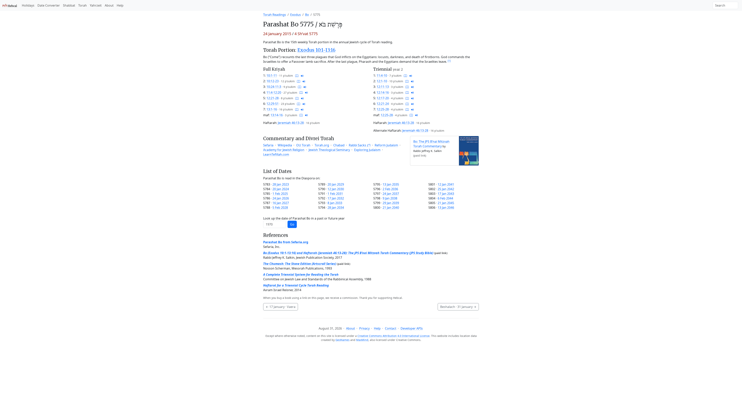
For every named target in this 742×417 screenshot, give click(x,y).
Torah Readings (274, 15)
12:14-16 (383, 92)
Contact (390, 328)
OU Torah (303, 145)
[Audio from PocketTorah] (302, 75)
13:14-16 (277, 115)
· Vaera (280, 307)
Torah (82, 5)
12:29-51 (272, 104)
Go (292, 224)
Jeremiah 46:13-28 (291, 123)
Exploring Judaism (367, 150)
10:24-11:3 (273, 87)
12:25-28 (383, 109)
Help (120, 5)
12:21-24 (383, 104)
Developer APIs (412, 328)
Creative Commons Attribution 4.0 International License (393, 336)
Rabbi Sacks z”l (359, 145)
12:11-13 (383, 87)
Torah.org (322, 145)
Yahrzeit (96, 5)
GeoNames (342, 340)
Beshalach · (458, 307)
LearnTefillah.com (276, 154)
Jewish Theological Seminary (329, 150)
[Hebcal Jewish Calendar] (9, 5)
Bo (307, 15)
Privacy (364, 328)
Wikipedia (285, 145)
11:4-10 (382, 75)
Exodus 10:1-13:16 (316, 50)
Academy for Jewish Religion (283, 150)
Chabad (339, 145)
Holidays (28, 5)
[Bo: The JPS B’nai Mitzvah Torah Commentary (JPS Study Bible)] (469, 150)
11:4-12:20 (273, 92)
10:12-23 (272, 81)
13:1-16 (271, 109)
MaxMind (362, 340)
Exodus (295, 15)
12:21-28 (272, 98)
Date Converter (48, 5)
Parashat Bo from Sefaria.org (285, 242)
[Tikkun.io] (296, 75)
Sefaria (268, 145)
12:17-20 (383, 98)
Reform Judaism (386, 145)
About (109, 5)
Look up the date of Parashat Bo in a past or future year (304, 218)
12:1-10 (382, 81)
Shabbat (69, 5)
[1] (449, 60)
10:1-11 (271, 75)
